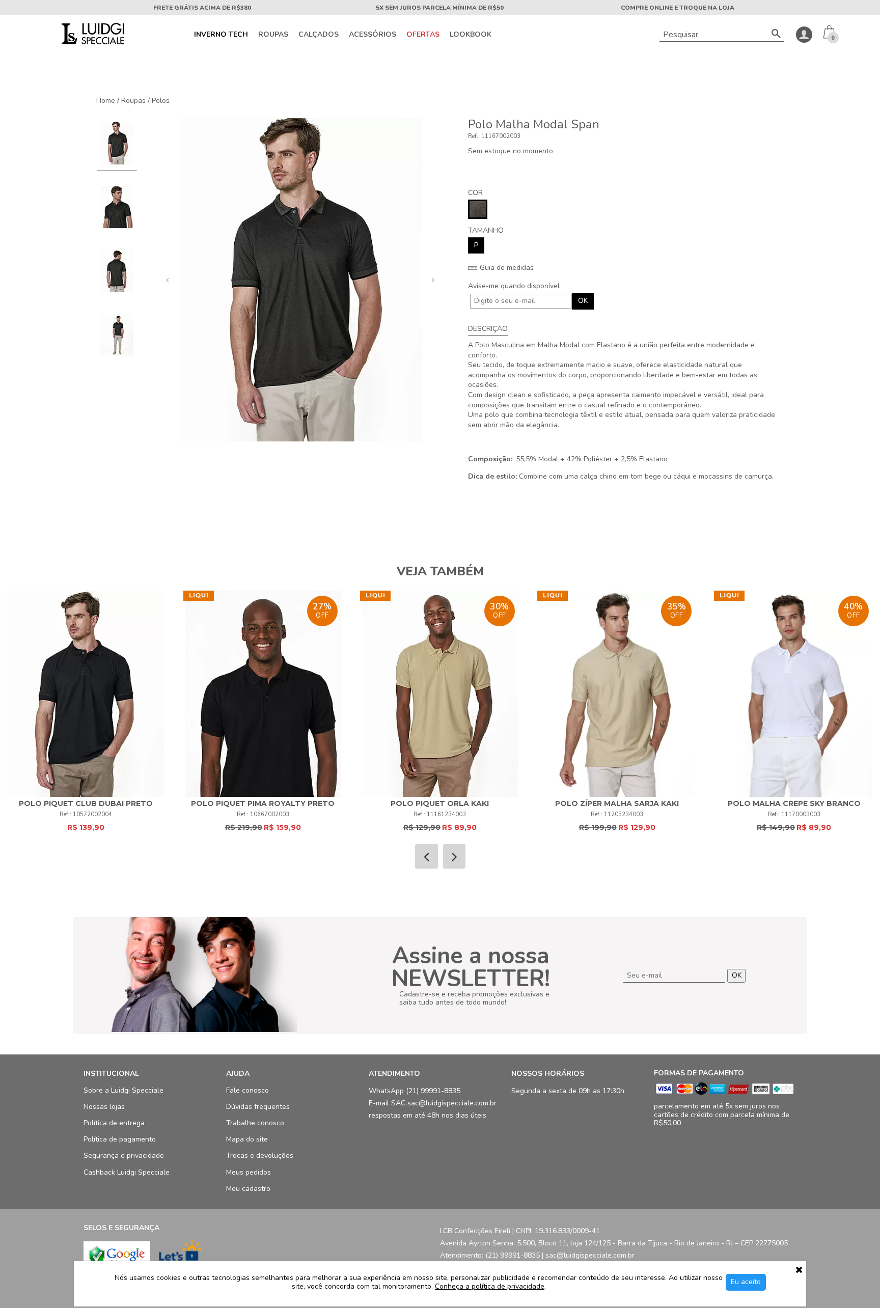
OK (583, 300)
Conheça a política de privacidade (489, 1287)
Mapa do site (247, 1140)
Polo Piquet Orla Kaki (440, 803)
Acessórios (372, 34)
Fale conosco (247, 1090)
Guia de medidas (506, 268)
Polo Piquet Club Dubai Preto (86, 803)
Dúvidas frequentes (258, 1106)
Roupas (273, 34)
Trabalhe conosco (255, 1123)
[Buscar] (776, 34)
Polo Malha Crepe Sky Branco (794, 803)
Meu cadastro (248, 1188)
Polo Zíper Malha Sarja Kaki (617, 803)
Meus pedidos (248, 1172)
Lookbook (470, 34)
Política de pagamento (120, 1140)
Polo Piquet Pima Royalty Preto (263, 803)
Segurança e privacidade (124, 1156)
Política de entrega (114, 1123)
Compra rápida (86, 684)
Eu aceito (746, 1282)
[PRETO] (477, 209)
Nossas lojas (104, 1106)
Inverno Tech (221, 34)
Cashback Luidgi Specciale (127, 1172)
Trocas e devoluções (259, 1156)
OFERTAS (422, 34)
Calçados (318, 34)
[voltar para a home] (92, 42)
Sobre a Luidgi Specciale (123, 1090)
